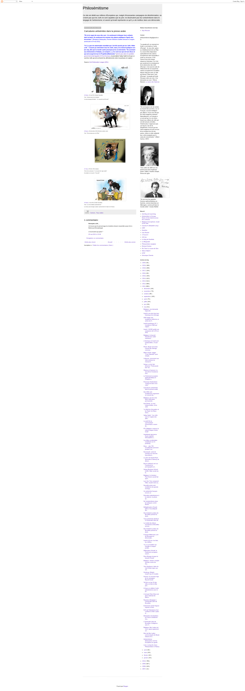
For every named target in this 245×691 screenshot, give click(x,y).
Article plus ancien (130, 242)
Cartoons (93, 213)
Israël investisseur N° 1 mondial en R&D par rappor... (151, 325)
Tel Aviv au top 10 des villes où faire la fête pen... (150, 584)
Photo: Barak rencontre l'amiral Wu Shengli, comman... (151, 348)
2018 (144, 268)
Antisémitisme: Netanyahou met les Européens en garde (150, 640)
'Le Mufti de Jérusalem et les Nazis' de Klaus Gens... (151, 411)
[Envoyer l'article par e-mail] (87, 211)
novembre (147, 291)
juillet (145, 301)
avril (145, 650)
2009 (144, 663)
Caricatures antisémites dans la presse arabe (151, 388)
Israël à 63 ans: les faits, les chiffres (151, 541)
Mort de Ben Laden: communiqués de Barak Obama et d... (151, 635)
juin (145, 304)
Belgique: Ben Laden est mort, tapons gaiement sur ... (151, 629)
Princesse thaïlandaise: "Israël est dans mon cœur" (151, 383)
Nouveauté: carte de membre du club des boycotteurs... (150, 453)
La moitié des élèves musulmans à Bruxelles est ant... (151, 524)
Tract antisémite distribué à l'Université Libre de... (151, 519)
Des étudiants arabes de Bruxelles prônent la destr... (151, 514)
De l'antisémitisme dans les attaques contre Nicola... (151, 502)
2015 (144, 276)
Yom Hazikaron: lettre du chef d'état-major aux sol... (151, 568)
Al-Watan (86, 95)
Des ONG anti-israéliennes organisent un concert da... (151, 393)
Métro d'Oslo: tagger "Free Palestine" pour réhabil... (151, 354)
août (145, 299)
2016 (144, 273)
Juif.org (144, 237)
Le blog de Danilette (148, 239)
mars (145, 652)
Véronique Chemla (147, 255)
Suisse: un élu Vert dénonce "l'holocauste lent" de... (151, 366)
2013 (144, 281)
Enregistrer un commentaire (95, 238)
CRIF (143, 228)
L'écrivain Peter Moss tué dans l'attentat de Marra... (151, 595)
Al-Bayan (86, 131)
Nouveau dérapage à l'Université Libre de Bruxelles (150, 601)
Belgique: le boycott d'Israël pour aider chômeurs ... (150, 336)
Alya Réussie (146, 30)
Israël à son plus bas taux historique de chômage (151, 314)
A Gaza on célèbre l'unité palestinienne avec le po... (151, 589)
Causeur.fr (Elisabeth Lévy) (150, 225)
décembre (147, 288)
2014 (144, 278)
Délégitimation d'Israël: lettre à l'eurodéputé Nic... (150, 508)
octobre (146, 293)
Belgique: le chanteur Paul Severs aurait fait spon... (151, 476)
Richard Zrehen (146, 246)
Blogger (125, 686)
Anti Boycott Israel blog (149, 214)
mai (145, 307)
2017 (144, 270)
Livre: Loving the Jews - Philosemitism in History (151, 645)
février (146, 655)
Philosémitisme (95, 8)
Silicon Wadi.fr (146, 251)
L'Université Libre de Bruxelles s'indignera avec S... (151, 623)
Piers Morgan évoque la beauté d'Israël (151, 557)
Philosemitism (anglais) (149, 244)
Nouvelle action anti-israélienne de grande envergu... (151, 487)
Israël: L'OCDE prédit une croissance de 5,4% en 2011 (151, 331)
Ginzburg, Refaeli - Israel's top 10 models (151, 573)
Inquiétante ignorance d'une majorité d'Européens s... (150, 436)
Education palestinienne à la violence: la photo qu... (151, 497)
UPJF (143, 253)
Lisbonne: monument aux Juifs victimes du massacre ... (151, 360)
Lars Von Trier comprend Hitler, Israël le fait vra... (151, 481)
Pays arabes (99, 213)
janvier (146, 657)
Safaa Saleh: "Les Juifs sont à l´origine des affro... (151, 416)
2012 (144, 283)
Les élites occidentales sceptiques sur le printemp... (150, 441)
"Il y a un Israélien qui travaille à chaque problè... (150, 546)
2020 (144, 262)
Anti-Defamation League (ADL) (98, 62)
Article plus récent (90, 242)
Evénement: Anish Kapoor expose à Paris (151, 606)
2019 (144, 265)
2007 (144, 669)
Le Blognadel (146, 241)
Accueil (110, 242)
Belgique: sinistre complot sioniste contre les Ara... (151, 562)
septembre (147, 296)
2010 (144, 661)
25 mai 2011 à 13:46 (94, 234)
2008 (144, 666)
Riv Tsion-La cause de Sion (150, 248)
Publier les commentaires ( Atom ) (103, 245)
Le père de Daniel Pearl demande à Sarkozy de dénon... (151, 459)
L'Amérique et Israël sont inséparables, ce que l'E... (151, 342)
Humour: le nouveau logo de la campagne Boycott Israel (151, 578)
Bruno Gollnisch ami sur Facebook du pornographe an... (151, 465)
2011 (144, 286)
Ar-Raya (86, 168)
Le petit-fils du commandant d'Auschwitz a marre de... (150, 423)
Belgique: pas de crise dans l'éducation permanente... (150, 399)
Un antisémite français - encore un (151, 492)
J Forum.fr (145, 235)
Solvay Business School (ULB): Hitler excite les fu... (151, 471)
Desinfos (144, 230)
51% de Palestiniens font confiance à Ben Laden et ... (151, 611)
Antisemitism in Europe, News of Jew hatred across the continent (150, 217)
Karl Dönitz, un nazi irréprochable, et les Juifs (150, 405)
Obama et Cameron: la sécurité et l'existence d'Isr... (151, 371)
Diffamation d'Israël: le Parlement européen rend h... (150, 552)
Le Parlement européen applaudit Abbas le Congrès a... (151, 377)
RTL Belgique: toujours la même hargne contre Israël (151, 430)
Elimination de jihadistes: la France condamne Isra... (151, 617)
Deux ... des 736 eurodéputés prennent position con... (151, 447)
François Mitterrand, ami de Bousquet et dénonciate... (151, 536)
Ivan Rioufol (145, 232)
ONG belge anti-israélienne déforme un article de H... (151, 319)
